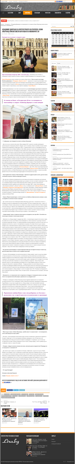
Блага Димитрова (19, 187)
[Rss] (63, 1)
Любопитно (58, 13)
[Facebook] (64, 1)
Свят (19, 13)
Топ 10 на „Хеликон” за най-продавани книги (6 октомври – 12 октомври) (64, 68)
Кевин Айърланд (6, 79)
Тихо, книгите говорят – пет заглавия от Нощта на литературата (40, 420)
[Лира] (13, 6)
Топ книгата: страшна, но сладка (10, 402)
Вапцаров (5, 187)
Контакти (15, 1)
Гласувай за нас (70, 461)
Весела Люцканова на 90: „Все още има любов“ (17, 20)
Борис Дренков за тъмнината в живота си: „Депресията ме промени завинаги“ (24, 420)
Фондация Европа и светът (8, 397)
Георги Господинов (40, 192)
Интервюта (7, 24)
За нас (10, 1)
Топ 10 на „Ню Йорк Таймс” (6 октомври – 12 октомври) (39, 446)
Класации (37, 13)
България (10, 13)
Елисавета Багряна (24, 166)
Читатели (47, 13)
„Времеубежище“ (30, 192)
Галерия (68, 13)
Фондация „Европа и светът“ (12, 375)
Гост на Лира (25, 394)
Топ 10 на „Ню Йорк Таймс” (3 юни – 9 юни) (39, 402)
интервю (32, 394)
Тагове (58, 63)
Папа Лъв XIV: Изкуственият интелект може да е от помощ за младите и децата (64, 137)
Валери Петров (39, 185)
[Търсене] (73, 1)
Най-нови (54, 63)
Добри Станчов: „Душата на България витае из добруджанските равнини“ (9, 420)
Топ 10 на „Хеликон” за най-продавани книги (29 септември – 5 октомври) (65, 93)
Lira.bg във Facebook (23, 1)
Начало (3, 12)
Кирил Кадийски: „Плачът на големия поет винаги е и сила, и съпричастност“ (64, 119)
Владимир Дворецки (15, 394)
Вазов (21, 185)
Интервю (27, 13)
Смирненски (11, 187)
